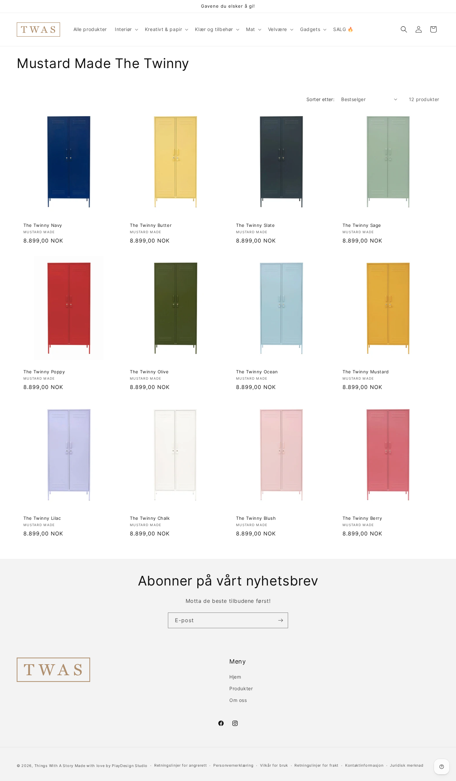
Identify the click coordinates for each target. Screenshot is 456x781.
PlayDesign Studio (130, 765)
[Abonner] (280, 620)
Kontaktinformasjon (364, 765)
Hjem (235, 677)
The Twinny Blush (256, 518)
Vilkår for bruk (274, 765)
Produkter (241, 688)
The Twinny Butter (151, 225)
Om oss (238, 700)
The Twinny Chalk (150, 518)
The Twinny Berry (362, 518)
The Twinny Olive (149, 371)
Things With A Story (53, 765)
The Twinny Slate (255, 225)
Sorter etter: (320, 99)
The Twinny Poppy (44, 371)
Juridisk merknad (406, 765)
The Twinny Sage (362, 225)
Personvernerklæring (233, 765)
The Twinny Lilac (42, 518)
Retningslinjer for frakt (316, 765)
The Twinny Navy (42, 225)
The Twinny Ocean (257, 371)
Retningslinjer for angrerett (180, 765)
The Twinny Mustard (366, 371)
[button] (126, 29)
